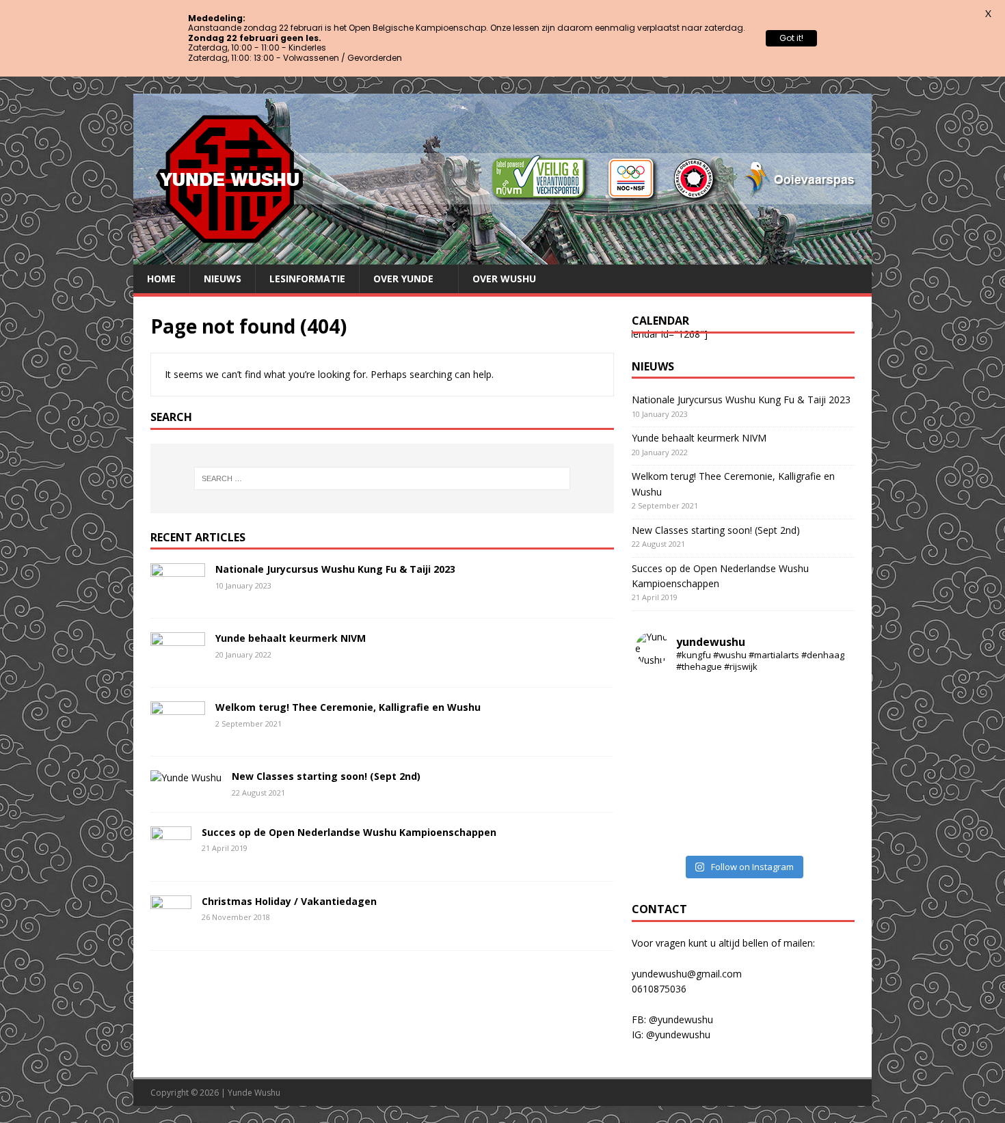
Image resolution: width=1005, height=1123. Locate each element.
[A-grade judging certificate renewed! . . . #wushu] (662, 699)
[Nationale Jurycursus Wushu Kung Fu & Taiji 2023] (177, 596)
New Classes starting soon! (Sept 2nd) (326, 776)
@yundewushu (681, 1019)
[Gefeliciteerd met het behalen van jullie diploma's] (716, 732)
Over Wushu (504, 278)
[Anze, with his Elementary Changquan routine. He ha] (770, 732)
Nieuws (222, 278)
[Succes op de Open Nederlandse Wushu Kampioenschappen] (170, 859)
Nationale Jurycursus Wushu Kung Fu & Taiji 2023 (335, 569)
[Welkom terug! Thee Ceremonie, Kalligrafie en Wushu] (177, 734)
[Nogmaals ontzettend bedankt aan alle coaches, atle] (716, 766)
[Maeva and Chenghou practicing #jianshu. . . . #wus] (716, 799)
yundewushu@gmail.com (687, 973)
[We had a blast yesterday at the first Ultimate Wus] (770, 766)
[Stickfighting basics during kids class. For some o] (662, 732)
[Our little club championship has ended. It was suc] (824, 766)
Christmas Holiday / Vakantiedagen (289, 901)
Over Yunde (403, 278)
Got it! (791, 38)
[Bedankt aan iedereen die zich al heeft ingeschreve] (824, 799)
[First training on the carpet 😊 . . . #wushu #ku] (716, 699)
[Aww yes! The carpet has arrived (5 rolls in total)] (770, 699)
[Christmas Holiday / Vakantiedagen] (170, 928)
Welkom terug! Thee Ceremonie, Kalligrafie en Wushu (348, 707)
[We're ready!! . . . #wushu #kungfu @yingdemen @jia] (662, 799)
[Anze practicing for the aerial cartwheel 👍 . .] (824, 832)
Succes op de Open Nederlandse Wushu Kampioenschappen (349, 832)
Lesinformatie (307, 278)
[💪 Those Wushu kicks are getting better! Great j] (716, 832)
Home (161, 278)
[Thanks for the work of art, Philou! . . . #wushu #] (662, 832)
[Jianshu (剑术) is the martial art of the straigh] (824, 732)
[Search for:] (382, 478)
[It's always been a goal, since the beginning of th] (662, 766)
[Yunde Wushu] (502, 256)
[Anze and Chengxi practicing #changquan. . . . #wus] (770, 799)
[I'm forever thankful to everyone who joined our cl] (770, 832)
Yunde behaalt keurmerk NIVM (290, 638)
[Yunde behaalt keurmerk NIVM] (177, 665)
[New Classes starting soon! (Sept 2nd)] (186, 777)
